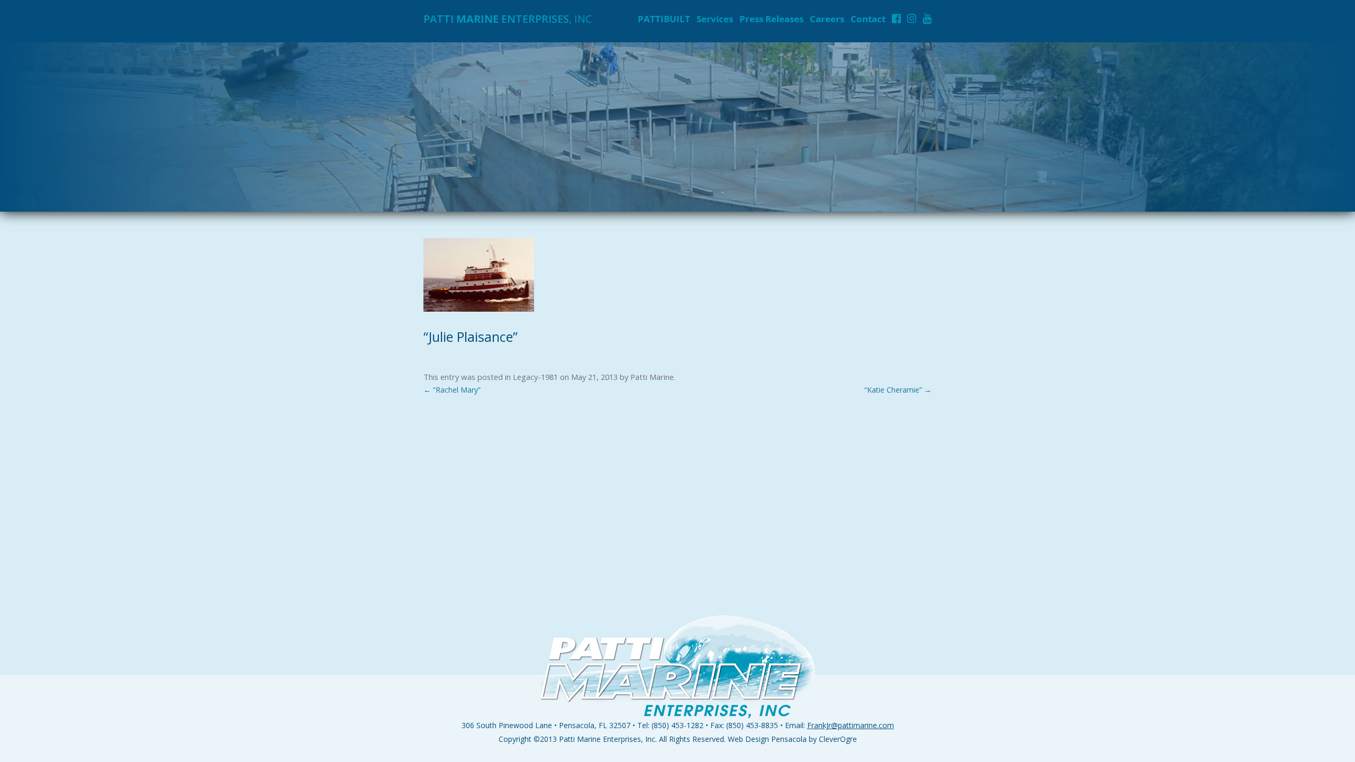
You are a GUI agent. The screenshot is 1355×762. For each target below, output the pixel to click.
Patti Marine (652, 376)
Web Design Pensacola (767, 739)
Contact (868, 19)
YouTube (927, 18)
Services (715, 19)
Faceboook (896, 18)
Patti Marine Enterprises (600, 739)
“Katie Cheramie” (898, 390)
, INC (507, 19)
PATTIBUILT (664, 19)
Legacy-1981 (535, 376)
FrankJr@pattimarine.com (850, 725)
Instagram (911, 18)
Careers (827, 19)
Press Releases (771, 19)
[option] (677, 127)
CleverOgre (838, 739)
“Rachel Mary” (452, 390)
